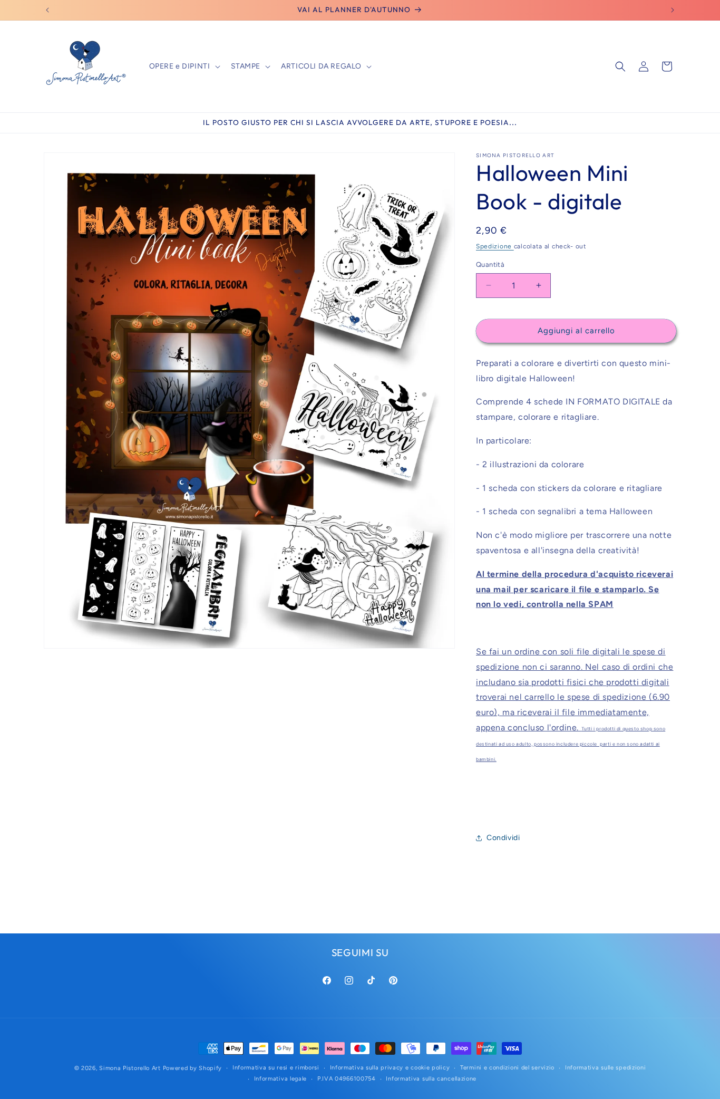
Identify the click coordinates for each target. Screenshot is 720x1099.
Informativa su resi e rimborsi (275, 1067)
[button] (184, 66)
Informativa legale (280, 1078)
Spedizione (495, 246)
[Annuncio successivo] (672, 10)
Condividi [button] (503, 837)
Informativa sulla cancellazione (431, 1078)
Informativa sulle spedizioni (605, 1067)
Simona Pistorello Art (130, 1068)
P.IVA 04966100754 (346, 1078)
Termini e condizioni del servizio (507, 1067)
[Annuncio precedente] (47, 10)
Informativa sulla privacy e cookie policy (390, 1067)
